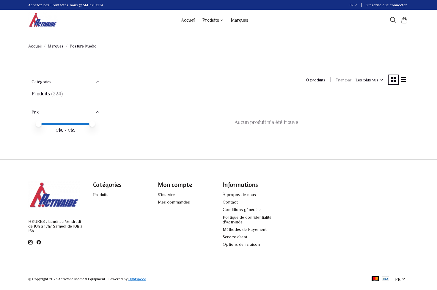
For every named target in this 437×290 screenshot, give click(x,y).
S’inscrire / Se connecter (386, 5)
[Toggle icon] (393, 20)
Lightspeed (137, 279)
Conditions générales (242, 209)
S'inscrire (166, 194)
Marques (239, 20)
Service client (235, 236)
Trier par (343, 80)
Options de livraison (241, 244)
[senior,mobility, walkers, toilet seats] (43, 20)
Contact (230, 202)
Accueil (188, 20)
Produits (41, 94)
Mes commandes (174, 202)
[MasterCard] (375, 279)
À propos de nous (239, 194)
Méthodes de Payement (245, 229)
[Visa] (385, 279)
